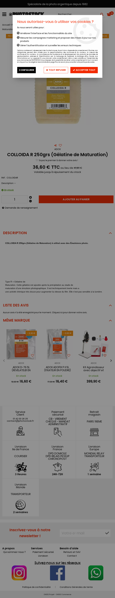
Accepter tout (85, 70)
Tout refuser (57, 70)
